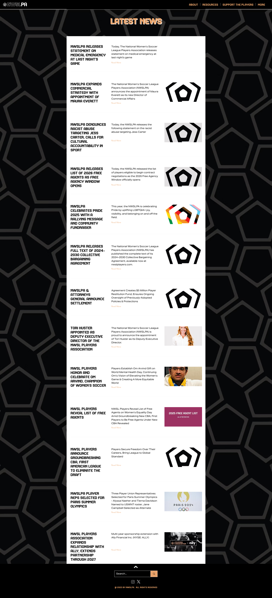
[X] (138, 581)
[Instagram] (133, 581)
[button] (193, 4)
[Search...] (153, 574)
